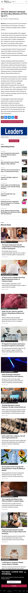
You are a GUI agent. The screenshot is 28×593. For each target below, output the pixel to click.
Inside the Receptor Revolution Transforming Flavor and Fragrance (12, 375)
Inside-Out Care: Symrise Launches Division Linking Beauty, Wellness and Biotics (13, 313)
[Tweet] (12, 117)
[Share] (5, 117)
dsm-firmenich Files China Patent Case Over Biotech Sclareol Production (10, 155)
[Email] (2, 117)
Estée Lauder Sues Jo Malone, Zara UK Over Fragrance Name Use (13, 437)
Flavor (2, 160)
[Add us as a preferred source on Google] (16, 117)
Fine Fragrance (4, 175)
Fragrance (4, 308)
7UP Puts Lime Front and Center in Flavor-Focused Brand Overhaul (10, 170)
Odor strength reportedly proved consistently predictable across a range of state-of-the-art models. (14, 285)
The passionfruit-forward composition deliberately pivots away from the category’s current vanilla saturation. (13, 474)
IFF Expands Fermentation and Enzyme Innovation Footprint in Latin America (13, 344)
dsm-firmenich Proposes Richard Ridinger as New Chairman (10, 163)
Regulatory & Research (5, 199)
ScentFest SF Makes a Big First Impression (9, 178)
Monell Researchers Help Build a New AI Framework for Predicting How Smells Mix (10, 203)
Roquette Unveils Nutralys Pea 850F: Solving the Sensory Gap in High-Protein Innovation (14, 531)
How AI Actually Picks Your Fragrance (8, 194)
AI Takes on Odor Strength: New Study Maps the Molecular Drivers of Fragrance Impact (13, 279)
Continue (14, 586)
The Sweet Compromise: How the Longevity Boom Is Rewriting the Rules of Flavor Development (13, 246)
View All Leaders (14, 141)
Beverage (3, 167)
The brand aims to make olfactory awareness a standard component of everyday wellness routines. (12, 505)
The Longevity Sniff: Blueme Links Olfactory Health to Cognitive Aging (12, 500)
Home (2, 9)
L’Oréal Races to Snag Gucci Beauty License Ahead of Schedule (12, 563)
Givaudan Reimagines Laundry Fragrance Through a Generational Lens (14, 406)
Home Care (4, 402)
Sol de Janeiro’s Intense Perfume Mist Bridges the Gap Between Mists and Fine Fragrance (11, 212)
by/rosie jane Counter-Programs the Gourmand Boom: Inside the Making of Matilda (13, 468)
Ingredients (3, 151)
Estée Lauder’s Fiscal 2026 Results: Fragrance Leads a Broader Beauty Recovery (10, 186)
